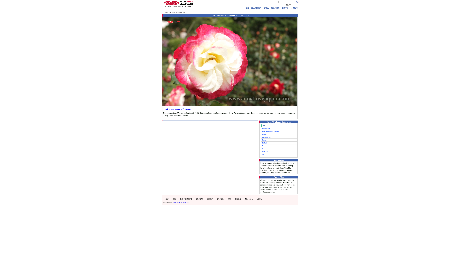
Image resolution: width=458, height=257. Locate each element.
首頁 (247, 8)
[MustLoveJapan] (178, 7)
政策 (229, 199)
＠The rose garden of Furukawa (178, 109)
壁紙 (174, 199)
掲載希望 (238, 199)
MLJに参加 (249, 199)
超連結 (259, 199)
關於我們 (199, 199)
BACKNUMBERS (186, 199)
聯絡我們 (210, 199)
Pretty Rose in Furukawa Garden (174, 12)
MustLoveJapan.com (181, 202)
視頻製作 (220, 199)
